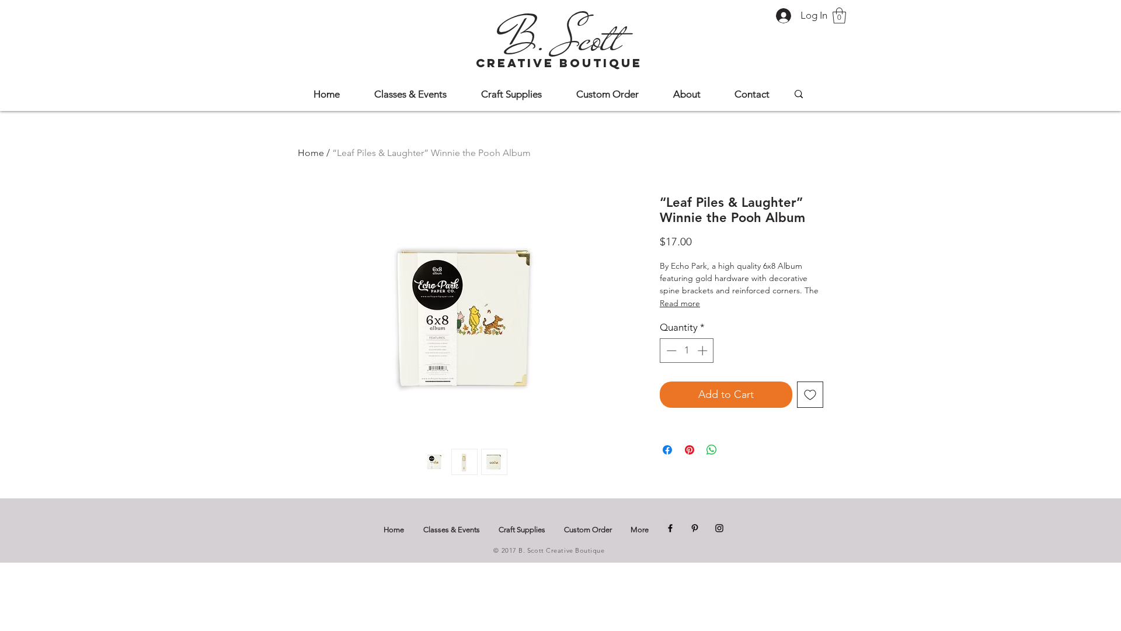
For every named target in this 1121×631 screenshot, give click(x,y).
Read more (680, 303)
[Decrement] (670, 350)
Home (311, 152)
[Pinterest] (695, 528)
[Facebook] (670, 528)
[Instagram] (719, 528)
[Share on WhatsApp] (712, 450)
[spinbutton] (687, 350)
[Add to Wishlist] (810, 395)
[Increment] (703, 350)
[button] (839, 15)
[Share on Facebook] (667, 450)
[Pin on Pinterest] (690, 450)
